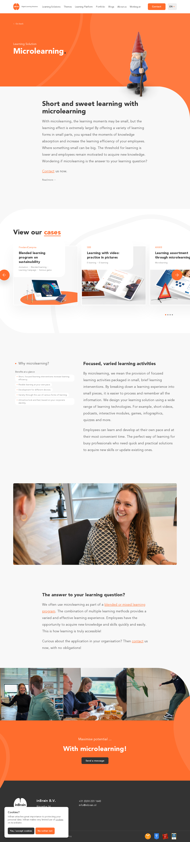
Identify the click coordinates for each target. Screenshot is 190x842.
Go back (19, 24)
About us (121, 6)
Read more (47, 180)
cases (52, 232)
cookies (59, 819)
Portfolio (100, 6)
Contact (48, 171)
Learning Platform (84, 6)
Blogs (111, 6)
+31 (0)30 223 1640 (90, 801)
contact (137, 641)
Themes (68, 6)
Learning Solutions (51, 6)
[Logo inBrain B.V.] (25, 6)
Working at (135, 6)
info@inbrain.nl (87, 805)
